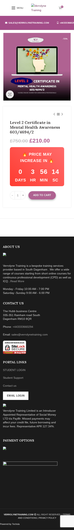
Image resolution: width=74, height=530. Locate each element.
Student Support (13, 377)
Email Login (15, 395)
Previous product (54, 114)
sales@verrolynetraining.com (28, 23)
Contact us (9, 385)
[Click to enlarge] (10, 94)
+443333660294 (23, 326)
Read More (17, 281)
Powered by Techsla (10, 524)
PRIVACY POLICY (47, 518)
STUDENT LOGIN (14, 370)
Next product (62, 114)
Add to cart (42, 195)
